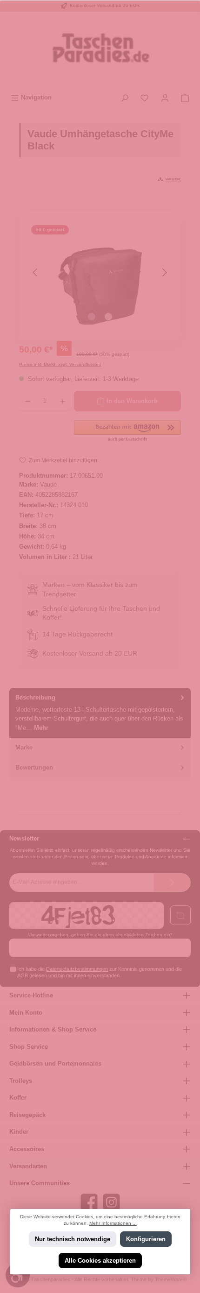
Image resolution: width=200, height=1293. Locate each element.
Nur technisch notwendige (72, 1239)
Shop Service (28, 1046)
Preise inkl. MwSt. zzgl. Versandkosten (60, 364)
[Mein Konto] (165, 97)
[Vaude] (169, 179)
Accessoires (26, 1148)
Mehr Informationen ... (113, 1223)
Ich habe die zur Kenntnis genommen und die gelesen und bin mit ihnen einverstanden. (99, 972)
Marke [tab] (24, 747)
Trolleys (20, 1080)
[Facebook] (89, 1202)
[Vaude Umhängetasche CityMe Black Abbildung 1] (100, 272)
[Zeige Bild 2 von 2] (108, 316)
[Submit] (172, 882)
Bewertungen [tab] (34, 767)
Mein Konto (25, 1012)
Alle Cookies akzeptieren (100, 1260)
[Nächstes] (164, 272)
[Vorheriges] (36, 272)
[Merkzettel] (144, 97)
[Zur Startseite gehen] (100, 50)
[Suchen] (124, 97)
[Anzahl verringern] (27, 401)
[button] (127, 431)
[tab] (100, 713)
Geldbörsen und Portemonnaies (55, 1063)
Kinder (18, 1131)
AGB (22, 975)
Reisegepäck (27, 1114)
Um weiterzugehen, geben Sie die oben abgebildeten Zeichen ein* (100, 934)
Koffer (18, 1097)
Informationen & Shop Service (52, 1029)
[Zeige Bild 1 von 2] (91, 316)
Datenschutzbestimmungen (77, 969)
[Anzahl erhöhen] (62, 401)
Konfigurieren (146, 1239)
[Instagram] (111, 1202)
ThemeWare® (171, 1279)
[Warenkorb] (185, 97)
